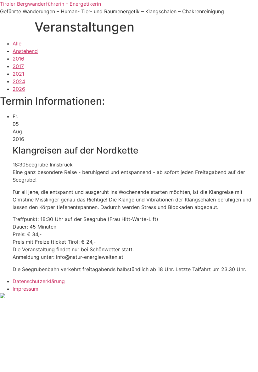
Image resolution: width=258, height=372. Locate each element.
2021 (18, 74)
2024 (19, 81)
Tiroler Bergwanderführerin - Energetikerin (50, 4)
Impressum (25, 289)
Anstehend (25, 51)
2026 (19, 89)
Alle (17, 43)
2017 (18, 66)
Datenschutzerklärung (39, 281)
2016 (18, 58)
